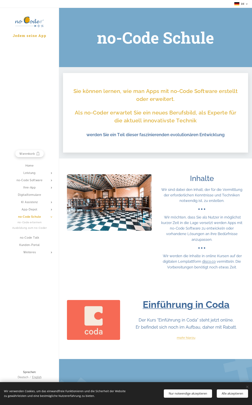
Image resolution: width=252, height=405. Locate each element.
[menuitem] (29, 165)
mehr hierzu (186, 338)
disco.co (209, 261)
